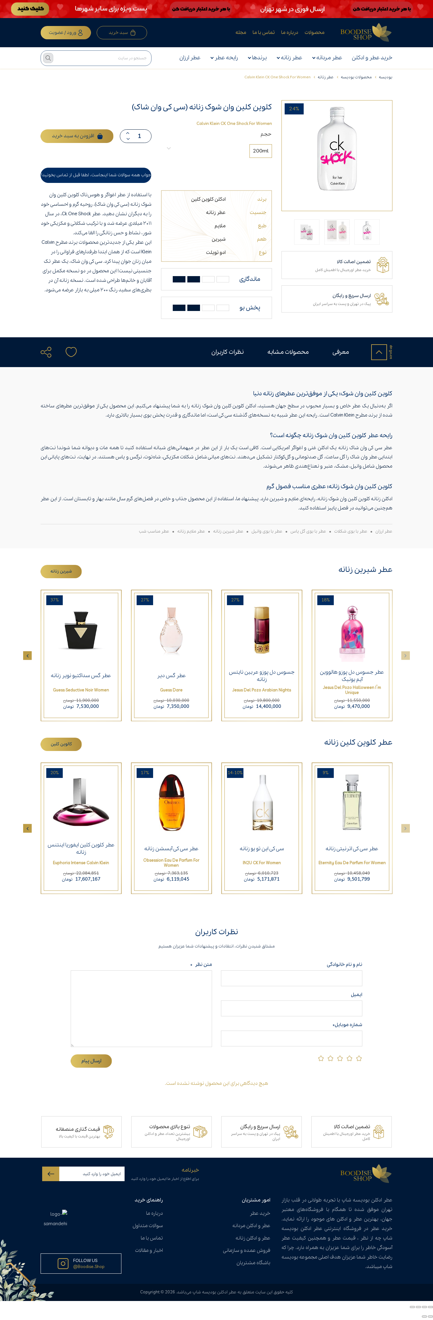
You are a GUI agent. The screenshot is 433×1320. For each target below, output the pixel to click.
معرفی (341, 352)
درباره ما (289, 32)
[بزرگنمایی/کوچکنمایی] (430, 1307)
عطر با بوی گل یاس (308, 531)
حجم (266, 134)
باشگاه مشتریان (253, 1262)
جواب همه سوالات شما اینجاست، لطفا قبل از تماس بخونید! (96, 175)
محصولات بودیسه (356, 77)
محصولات (315, 32)
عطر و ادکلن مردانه (251, 1225)
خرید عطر (260, 1213)
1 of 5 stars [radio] (359, 1058)
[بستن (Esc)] (412, 1307)
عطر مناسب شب (154, 531)
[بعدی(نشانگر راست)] (424, 1316)
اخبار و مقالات (149, 1250)
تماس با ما (264, 32)
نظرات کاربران (227, 352)
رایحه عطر (226, 58)
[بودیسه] (366, 32)
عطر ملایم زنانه (191, 531)
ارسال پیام (91, 1061)
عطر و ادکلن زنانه (253, 1238)
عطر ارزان (190, 58)
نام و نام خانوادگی (343, 964)
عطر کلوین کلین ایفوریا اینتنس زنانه (81, 848)
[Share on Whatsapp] (62, 369)
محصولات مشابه (288, 352)
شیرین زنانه (61, 571)
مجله (241, 32)
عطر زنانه (291, 58)
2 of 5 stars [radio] (349, 1058)
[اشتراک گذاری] (418, 1307)
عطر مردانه (329, 58)
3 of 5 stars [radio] (340, 1058)
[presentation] (27, 655)
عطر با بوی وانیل (266, 531)
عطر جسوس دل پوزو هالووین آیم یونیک (352, 676)
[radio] (260, 151)
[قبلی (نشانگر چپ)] (430, 1316)
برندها (259, 58)
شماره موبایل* (347, 1024)
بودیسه (385, 77)
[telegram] (49, 369)
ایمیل (356, 994)
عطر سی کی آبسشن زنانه (171, 848)
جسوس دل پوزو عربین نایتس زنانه (261, 676)
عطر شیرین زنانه (228, 531)
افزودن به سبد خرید (73, 136)
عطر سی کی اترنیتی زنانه (352, 848)
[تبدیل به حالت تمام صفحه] (424, 1307)
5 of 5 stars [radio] (321, 1058)
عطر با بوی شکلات (350, 531)
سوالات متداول (147, 1225)
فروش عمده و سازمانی (246, 1250)
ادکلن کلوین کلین (208, 199)
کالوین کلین (61, 744)
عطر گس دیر (171, 675)
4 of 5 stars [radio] (330, 1058)
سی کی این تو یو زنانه (262, 848)
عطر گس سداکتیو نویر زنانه (81, 675)
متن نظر (201, 964)
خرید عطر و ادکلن (372, 58)
